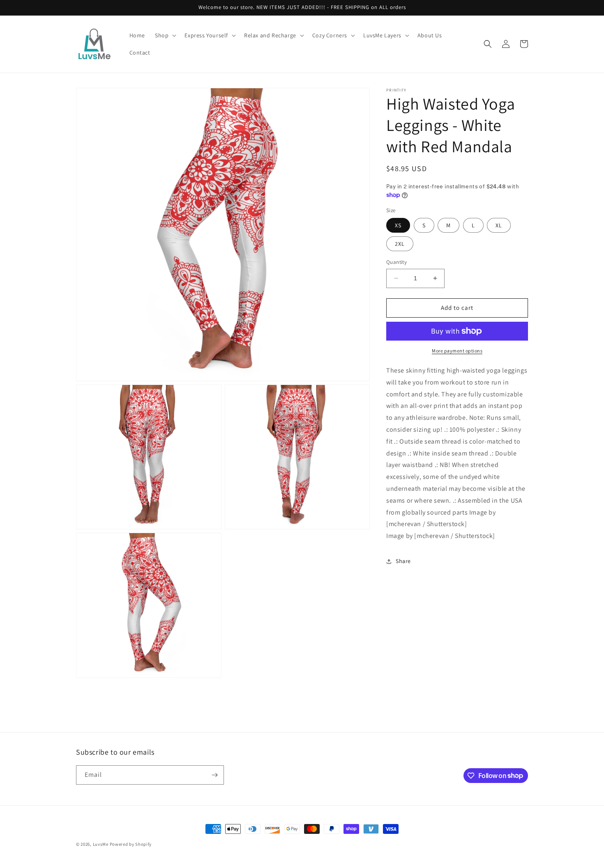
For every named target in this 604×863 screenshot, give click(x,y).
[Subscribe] (214, 775)
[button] (165, 35)
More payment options (457, 351)
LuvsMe (100, 844)
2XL (400, 243)
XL (499, 225)
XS (398, 225)
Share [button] (403, 561)
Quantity (396, 262)
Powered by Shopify (131, 844)
